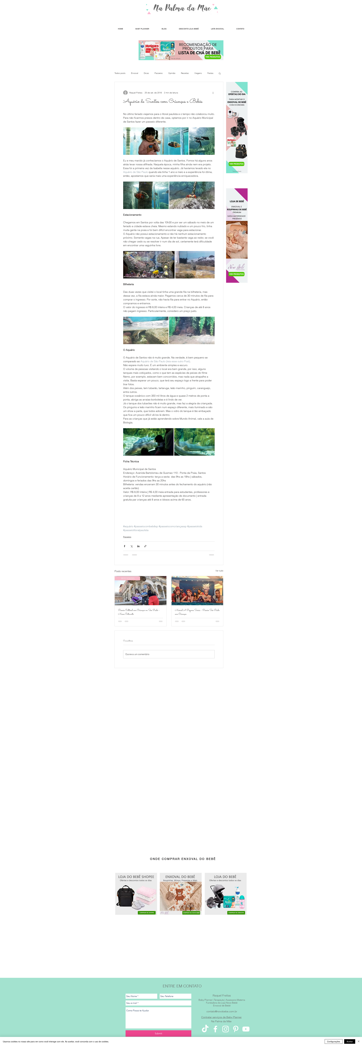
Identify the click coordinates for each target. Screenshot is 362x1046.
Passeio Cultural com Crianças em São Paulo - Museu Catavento (139, 612)
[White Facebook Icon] (215, 1031)
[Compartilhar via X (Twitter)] (131, 546)
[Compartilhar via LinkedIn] (138, 546)
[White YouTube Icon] (246, 1031)
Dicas (146, 73)
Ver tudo (219, 570)
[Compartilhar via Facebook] (124, 546)
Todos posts (120, 73)
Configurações (333, 1041)
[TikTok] (205, 1031)
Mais (209, 73)
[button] (219, 73)
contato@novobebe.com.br (221, 1014)
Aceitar (350, 1041)
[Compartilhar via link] (145, 546)
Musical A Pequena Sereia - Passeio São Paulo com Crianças (197, 612)
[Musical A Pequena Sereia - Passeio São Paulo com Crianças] (197, 590)
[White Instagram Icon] (225, 1031)
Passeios (159, 73)
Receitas (185, 73)
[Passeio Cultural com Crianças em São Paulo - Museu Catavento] (140, 590)
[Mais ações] (213, 92)
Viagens (198, 73)
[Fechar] (358, 1041)
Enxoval (134, 73)
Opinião (171, 73)
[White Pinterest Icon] (235, 1031)
